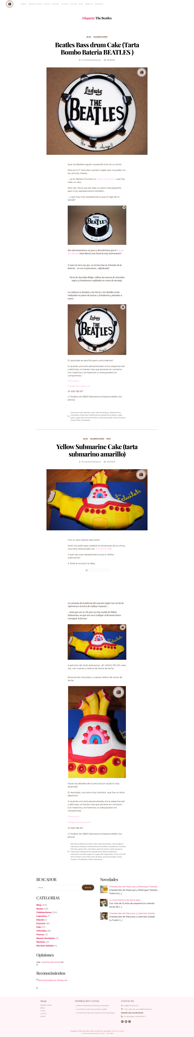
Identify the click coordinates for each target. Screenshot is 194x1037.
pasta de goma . (116, 849)
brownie (89, 844)
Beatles (87, 412)
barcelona (75, 844)
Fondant (122, 846)
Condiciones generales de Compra (93, 1033)
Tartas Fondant (119, 418)
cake (93, 412)
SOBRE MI (89, 4)
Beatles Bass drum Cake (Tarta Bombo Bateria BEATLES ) (97, 48)
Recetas (40, 942)
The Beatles (85, 420)
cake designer (117, 844)
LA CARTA (65, 4)
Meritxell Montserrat (93, 60)
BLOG (81, 4)
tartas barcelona (91, 418)
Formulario (73, 381)
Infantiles (41, 931)
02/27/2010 (111, 462)
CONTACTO (99, 4)
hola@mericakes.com (79, 386)
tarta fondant (76, 857)
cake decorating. (102, 412)
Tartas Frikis (75, 420)
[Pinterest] (126, 1021)
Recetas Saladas (45, 945)
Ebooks (40, 920)
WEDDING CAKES (35, 4)
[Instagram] (122, 1021)
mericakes (75, 415)
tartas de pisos (96, 857)
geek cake (83, 849)
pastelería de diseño (109, 415)
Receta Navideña (45, 938)
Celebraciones (100, 37)
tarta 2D (122, 854)
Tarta (116, 854)
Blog (88, 37)
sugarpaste (108, 854)
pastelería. (113, 852)
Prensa (40, 934)
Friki (108, 439)
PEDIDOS (55, 4)
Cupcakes (41, 916)
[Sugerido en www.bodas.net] (65, 980)
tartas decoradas (105, 418)
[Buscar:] (58, 888)
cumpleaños (113, 846)
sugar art (90, 854)
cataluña (83, 846)
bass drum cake (77, 412)
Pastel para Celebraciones (90, 415)
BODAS (24, 4)
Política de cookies (117, 1031)
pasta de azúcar (103, 849)
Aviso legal (109, 1033)
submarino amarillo (78, 854)
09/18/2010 (111, 60)
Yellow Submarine (106, 179)
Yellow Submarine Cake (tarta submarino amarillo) (97, 450)
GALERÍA (73, 4)
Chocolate (103, 846)
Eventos (40, 923)
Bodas (39, 908)
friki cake (74, 849)
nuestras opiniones (50, 962)
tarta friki (86, 857)
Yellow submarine (95, 859)
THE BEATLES (102, 549)
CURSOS (47, 4)
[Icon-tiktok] (129, 1021)
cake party (75, 846)
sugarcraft (80, 418)
